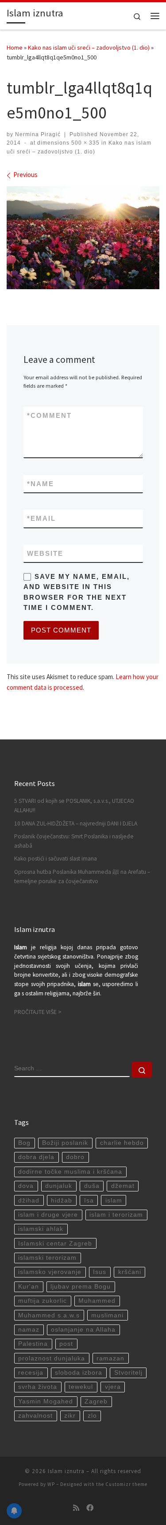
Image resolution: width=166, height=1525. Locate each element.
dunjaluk (58, 1186)
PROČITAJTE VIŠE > (38, 1012)
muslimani (107, 1315)
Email (41, 518)
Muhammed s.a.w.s (49, 1315)
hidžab (61, 1200)
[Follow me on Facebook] (89, 1507)
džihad (28, 1200)
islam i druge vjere (48, 1214)
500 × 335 (84, 143)
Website (45, 553)
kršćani (129, 1272)
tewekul (81, 1387)
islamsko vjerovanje (49, 1272)
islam (113, 1200)
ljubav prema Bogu (80, 1286)
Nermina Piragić (38, 134)
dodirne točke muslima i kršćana (70, 1171)
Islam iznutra (66, 1471)
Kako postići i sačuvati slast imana (55, 858)
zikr (70, 1415)
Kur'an (28, 1286)
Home (15, 47)
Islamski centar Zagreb (55, 1243)
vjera (113, 1387)
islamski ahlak (40, 1229)
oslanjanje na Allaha (83, 1329)
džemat (123, 1186)
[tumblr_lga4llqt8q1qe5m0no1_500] (83, 237)
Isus (99, 1272)
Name (40, 483)
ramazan (110, 1358)
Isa (89, 1200)
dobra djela (36, 1157)
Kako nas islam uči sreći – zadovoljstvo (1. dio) (89, 47)
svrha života (37, 1387)
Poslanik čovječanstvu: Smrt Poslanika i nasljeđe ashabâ (74, 841)
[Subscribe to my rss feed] (76, 1507)
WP (51, 1484)
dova (26, 1186)
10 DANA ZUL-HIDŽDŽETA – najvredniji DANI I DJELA (75, 823)
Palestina (33, 1343)
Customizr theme (126, 1484)
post (66, 1343)
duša (92, 1186)
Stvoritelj (128, 1372)
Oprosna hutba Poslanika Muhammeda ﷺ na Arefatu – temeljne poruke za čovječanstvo (82, 876)
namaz (28, 1329)
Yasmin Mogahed (45, 1401)
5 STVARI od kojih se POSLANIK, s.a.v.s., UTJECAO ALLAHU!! (74, 805)
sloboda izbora (78, 1372)
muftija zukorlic (42, 1300)
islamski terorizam (47, 1257)
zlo (92, 1415)
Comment (49, 415)
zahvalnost (35, 1415)
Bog (24, 1143)
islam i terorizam (116, 1214)
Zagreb (96, 1401)
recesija (30, 1372)
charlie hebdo (122, 1143)
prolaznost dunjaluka (51, 1358)
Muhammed (97, 1300)
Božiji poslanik (65, 1143)
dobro (75, 1157)
